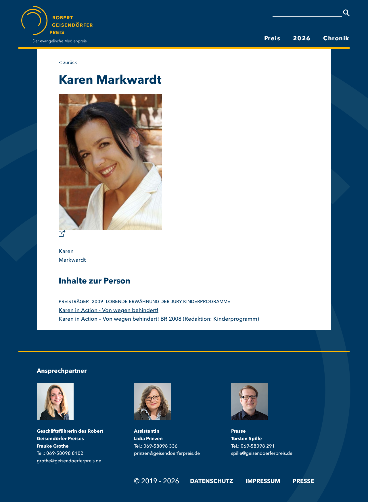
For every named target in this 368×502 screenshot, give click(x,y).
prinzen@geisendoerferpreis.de (167, 453)
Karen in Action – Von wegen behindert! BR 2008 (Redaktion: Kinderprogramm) (159, 319)
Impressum (263, 481)
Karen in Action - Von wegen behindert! (108, 310)
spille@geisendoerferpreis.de (261, 453)
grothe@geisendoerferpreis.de (69, 461)
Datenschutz (211, 481)
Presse (303, 481)
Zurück (70, 62)
